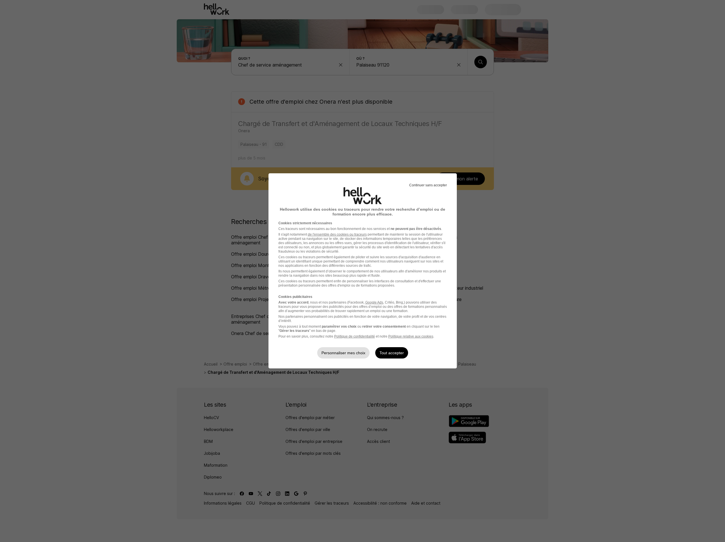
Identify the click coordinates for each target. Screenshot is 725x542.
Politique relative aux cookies (410, 336)
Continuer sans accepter (428, 185)
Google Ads (374, 302)
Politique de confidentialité (354, 336)
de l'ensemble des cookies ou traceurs (337, 234)
